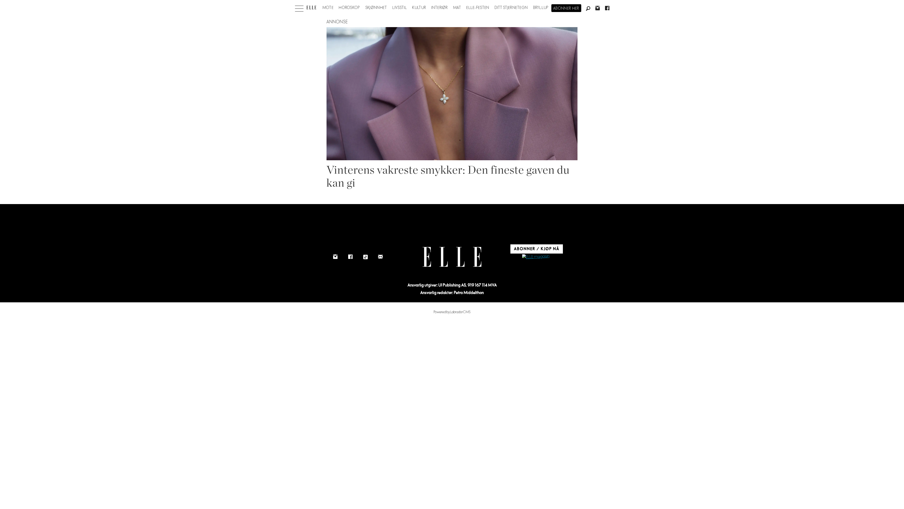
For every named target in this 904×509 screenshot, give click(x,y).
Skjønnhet (376, 7)
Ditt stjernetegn (511, 7)
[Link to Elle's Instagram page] (335, 257)
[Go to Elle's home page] (452, 257)
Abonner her (566, 8)
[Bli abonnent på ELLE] (535, 257)
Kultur (419, 7)
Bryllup (541, 7)
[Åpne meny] (299, 7)
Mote (328, 7)
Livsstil (399, 7)
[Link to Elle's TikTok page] (365, 257)
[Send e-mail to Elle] (380, 257)
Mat (457, 7)
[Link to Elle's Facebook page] (350, 257)
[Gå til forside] (311, 7)
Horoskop (349, 7)
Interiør (439, 7)
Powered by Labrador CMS (452, 312)
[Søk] (588, 8)
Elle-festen (477, 7)
